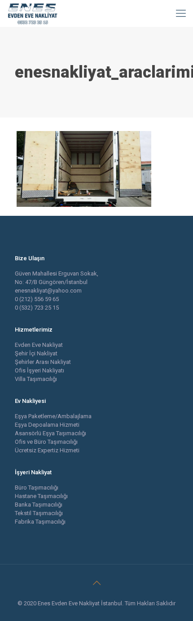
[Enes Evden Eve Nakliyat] (33, 13)
